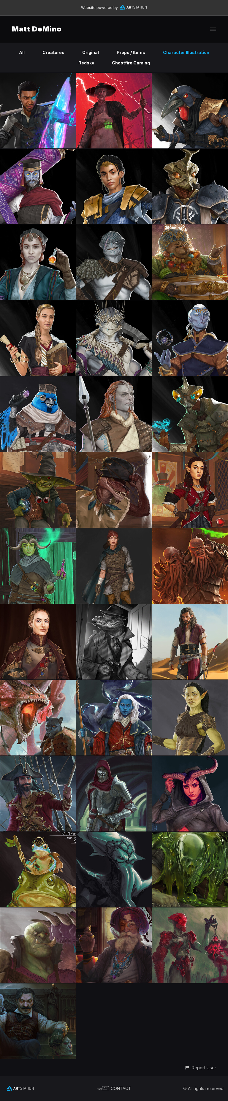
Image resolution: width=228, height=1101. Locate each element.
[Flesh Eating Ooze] (190, 835)
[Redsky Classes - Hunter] (114, 227)
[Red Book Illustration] (38, 683)
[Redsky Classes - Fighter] (114, 152)
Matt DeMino (37, 29)
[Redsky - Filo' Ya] (190, 227)
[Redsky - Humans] (38, 303)
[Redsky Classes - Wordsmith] (38, 152)
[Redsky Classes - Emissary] (190, 152)
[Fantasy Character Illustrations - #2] (190, 607)
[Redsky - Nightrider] (114, 379)
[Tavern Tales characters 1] (114, 455)
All (22, 52)
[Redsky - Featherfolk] (38, 379)
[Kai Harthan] (114, 683)
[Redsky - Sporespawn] (190, 379)
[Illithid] (114, 835)
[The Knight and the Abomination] (190, 531)
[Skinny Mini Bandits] (114, 531)
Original (90, 52)
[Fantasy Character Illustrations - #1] (190, 683)
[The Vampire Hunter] (38, 986)
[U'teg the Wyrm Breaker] (38, 910)
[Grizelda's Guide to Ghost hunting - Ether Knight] (38, 76)
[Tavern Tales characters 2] (38, 455)
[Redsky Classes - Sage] (38, 227)
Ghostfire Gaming (131, 62)
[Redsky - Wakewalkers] (114, 303)
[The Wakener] (190, 910)
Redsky (86, 62)
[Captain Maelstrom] (38, 759)
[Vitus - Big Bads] (114, 76)
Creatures (53, 52)
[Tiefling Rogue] (190, 759)
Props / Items (131, 52)
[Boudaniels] (114, 607)
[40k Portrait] (38, 607)
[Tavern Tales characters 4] (38, 531)
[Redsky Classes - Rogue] (190, 76)
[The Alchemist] (114, 910)
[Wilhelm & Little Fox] (114, 759)
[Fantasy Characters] (38, 835)
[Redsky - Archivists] (190, 303)
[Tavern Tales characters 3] (190, 455)
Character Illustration (186, 52)
